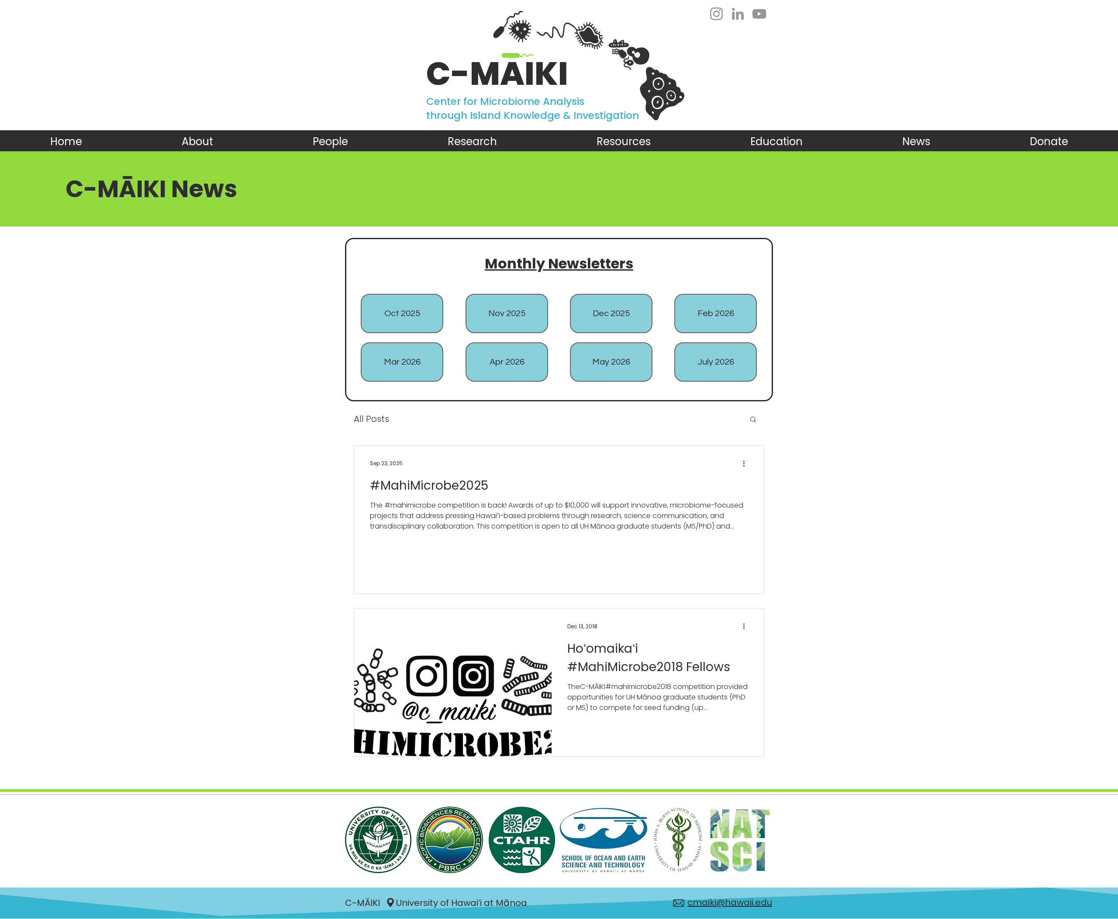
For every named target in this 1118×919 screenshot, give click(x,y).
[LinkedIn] (737, 13)
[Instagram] (716, 13)
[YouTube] (759, 13)
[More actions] (747, 463)
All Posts (371, 419)
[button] (753, 420)
